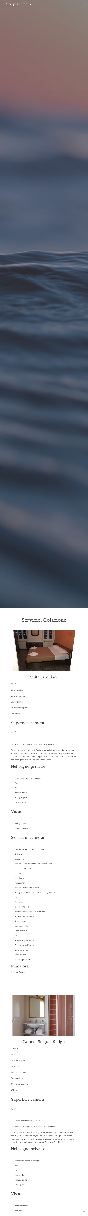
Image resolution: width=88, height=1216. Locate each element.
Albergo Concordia (18, 4)
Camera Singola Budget (44, 1042)
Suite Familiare (44, 677)
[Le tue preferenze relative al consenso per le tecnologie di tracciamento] (84, 1212)
